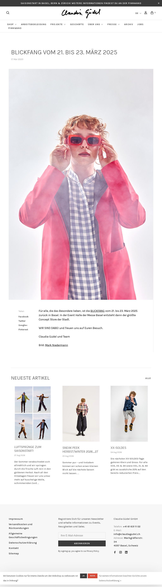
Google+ (23, 325)
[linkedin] (126, 552)
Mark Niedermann (56, 345)
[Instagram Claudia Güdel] (120, 552)
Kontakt (14, 548)
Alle (148, 378)
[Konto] (146, 13)
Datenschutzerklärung (23, 542)
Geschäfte (77, 24)
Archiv (128, 24)
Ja (83, 576)
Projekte (56, 24)
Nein (92, 576)
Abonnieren (82, 543)
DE (137, 13)
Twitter (22, 321)
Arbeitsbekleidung (34, 24)
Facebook (23, 316)
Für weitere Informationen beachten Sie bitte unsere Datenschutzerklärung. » (122, 578)
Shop (10, 24)
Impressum (16, 518)
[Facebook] (115, 552)
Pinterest (23, 329)
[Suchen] (8, 13)
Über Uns (94, 24)
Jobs (140, 24)
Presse (112, 24)
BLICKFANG (97, 311)
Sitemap (14, 553)
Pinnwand (15, 28)
